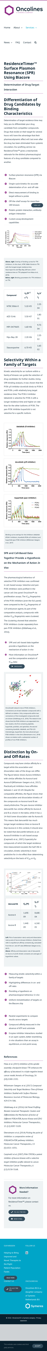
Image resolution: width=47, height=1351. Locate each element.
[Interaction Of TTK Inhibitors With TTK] (23, 229)
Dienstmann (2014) (14, 1132)
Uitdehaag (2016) (14, 1107)
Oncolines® (29, 592)
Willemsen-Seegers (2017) (18, 1085)
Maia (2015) (11, 1064)
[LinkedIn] (26, 1252)
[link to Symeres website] (34, 1305)
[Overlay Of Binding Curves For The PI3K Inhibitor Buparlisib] (23, 495)
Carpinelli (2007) (13, 1154)
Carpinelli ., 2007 (13, 839)
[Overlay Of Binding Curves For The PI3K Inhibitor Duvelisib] (23, 459)
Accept (37, 1346)
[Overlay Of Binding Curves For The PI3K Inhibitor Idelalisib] (23, 424)
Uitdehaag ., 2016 (20, 719)
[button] (35, 42)
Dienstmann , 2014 (32, 734)
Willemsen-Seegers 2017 (26, 782)
